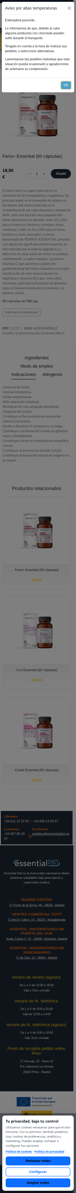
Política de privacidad (49, 1151)
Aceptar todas (38, 1182)
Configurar (38, 1171)
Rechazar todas (38, 1160)
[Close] (69, 8)
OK (66, 85)
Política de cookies (19, 1151)
